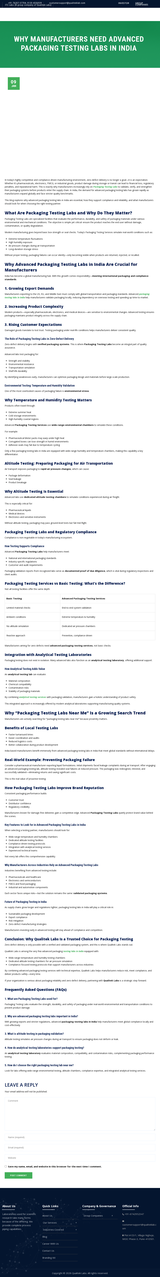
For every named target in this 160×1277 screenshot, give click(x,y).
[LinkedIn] (27, 1236)
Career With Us (50, 1243)
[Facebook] (7, 1236)
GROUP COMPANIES (141, 4)
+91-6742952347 (134, 1214)
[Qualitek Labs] (11, 14)
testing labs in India (73, 951)
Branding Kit (48, 1257)
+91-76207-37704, (17, 3)
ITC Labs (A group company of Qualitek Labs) (28, 5)
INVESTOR (123, 3)
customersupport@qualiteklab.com (67, 3)
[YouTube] (34, 1236)
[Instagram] (21, 1236)
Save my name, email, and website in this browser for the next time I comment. (55, 1166)
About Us (47, 1215)
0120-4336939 (34, 3)
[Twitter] (14, 1236)
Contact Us (48, 1250)
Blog (44, 1236)
